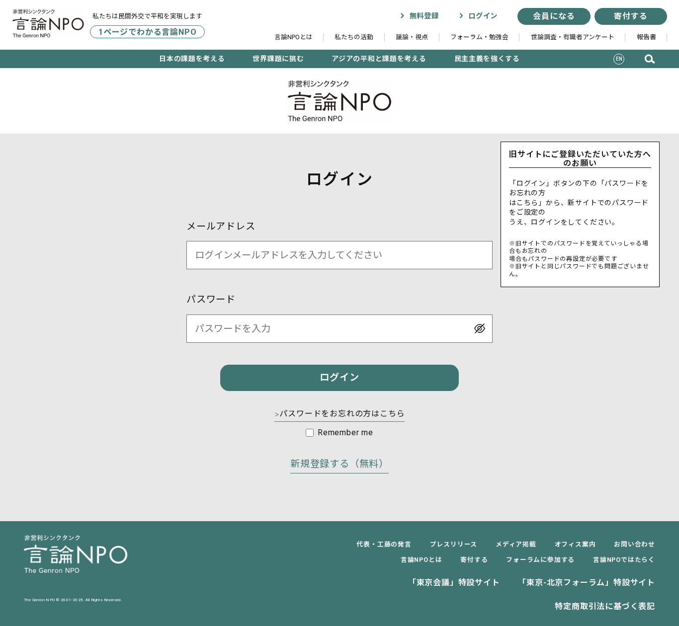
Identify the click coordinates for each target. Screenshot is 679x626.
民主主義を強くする (487, 59)
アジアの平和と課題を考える (379, 59)
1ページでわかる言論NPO (147, 31)
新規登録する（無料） (339, 464)
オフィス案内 (575, 544)
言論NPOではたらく (624, 559)
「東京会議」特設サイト (454, 582)
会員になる (554, 16)
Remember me (345, 432)
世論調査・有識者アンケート (572, 37)
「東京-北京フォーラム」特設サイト (586, 582)
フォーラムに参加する (540, 559)
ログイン (482, 16)
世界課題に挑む (278, 59)
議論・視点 (412, 37)
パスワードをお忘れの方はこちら (339, 413)
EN (619, 59)
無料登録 (422, 16)
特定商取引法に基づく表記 (605, 606)
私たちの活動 (354, 37)
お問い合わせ (634, 544)
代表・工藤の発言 (383, 544)
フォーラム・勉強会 (479, 37)
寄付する (630, 16)
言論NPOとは (293, 37)
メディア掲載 (516, 544)
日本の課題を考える (192, 59)
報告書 (646, 37)
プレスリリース (454, 544)
